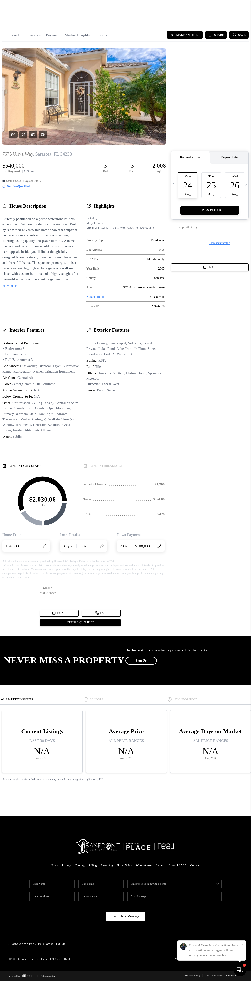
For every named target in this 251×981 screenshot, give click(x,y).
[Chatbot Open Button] (240, 970)
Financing (107, 865)
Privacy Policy (192, 975)
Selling (92, 865)
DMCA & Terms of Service (220, 975)
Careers (160, 865)
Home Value (124, 865)
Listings (67, 865)
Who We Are (144, 865)
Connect (195, 865)
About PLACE (177, 865)
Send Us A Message (125, 916)
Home (54, 865)
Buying (80, 865)
